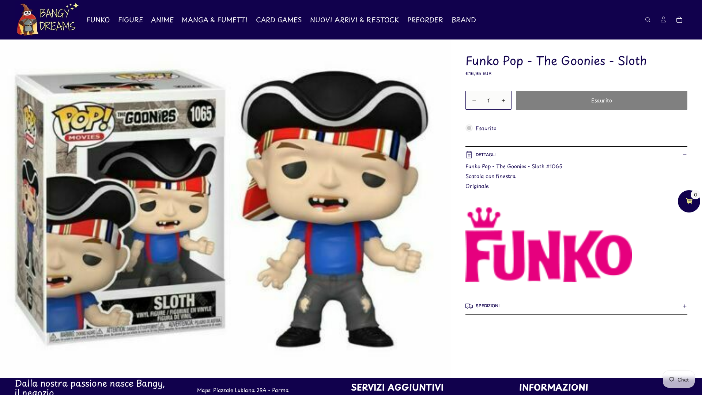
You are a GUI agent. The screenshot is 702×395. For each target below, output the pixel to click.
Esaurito (601, 100)
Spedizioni (487, 306)
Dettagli (485, 155)
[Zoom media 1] (225, 209)
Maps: (205, 390)
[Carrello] (679, 20)
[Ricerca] (648, 20)
